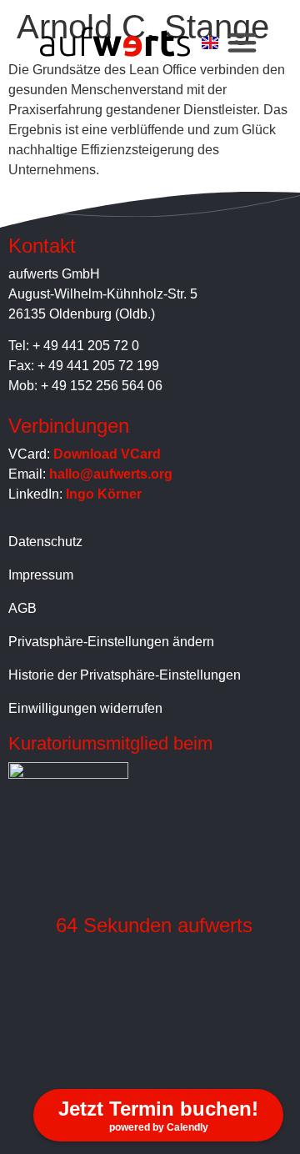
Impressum (40, 575)
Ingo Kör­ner (104, 494)
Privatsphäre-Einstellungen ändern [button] (111, 642)
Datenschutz (45, 541)
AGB (22, 608)
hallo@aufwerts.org (110, 474)
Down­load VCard (107, 454)
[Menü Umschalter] (242, 42)
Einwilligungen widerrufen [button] (85, 708)
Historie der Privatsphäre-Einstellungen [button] (124, 675)
